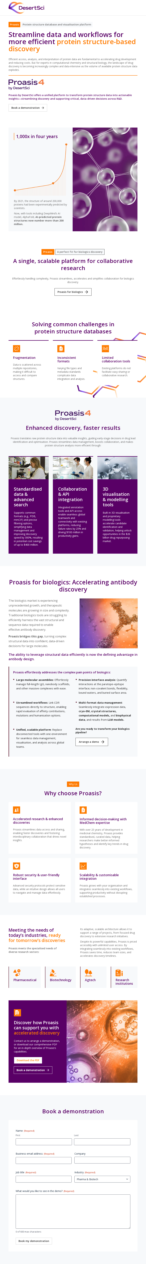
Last (76, 1135)
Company (79, 1153)
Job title (26, 1172)
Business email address (35, 1153)
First (18, 1135)
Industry (84, 1172)
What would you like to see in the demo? (45, 1191)
